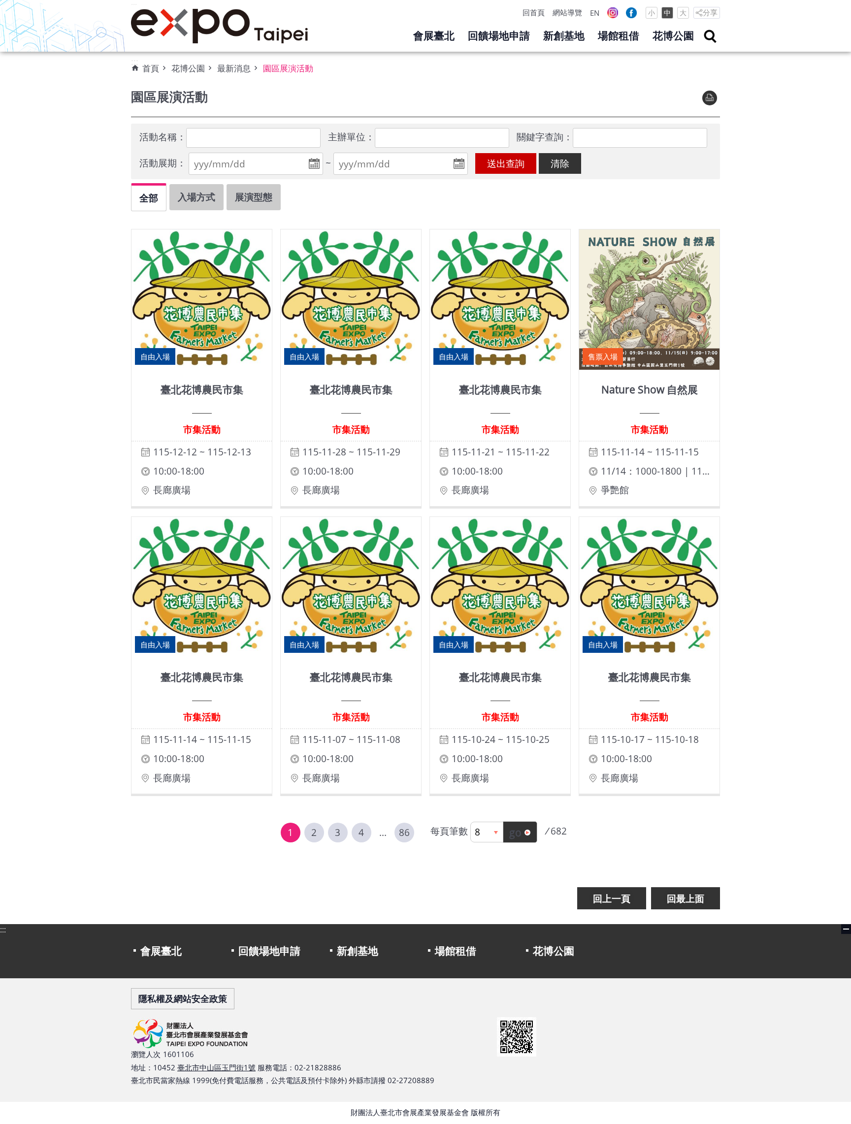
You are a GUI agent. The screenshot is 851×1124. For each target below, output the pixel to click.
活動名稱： (162, 136)
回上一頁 (611, 898)
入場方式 (196, 196)
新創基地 (564, 35)
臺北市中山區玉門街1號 (216, 1067)
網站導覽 (567, 12)
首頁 (150, 68)
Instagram (612, 12)
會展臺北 (434, 35)
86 (404, 832)
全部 (148, 197)
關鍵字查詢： (545, 136)
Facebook (631, 12)
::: (134, 5)
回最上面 (685, 898)
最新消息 (234, 68)
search (710, 36)
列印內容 (710, 98)
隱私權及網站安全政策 (182, 998)
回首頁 (534, 12)
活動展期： (162, 162)
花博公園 (673, 35)
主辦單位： (351, 136)
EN (594, 13)
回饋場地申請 (499, 35)
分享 (710, 12)
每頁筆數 (449, 830)
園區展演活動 (288, 68)
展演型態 (253, 196)
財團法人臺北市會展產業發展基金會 (219, 26)
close (846, 929)
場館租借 (618, 35)
